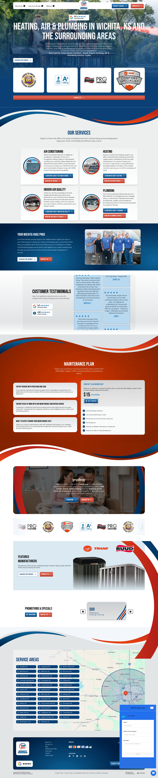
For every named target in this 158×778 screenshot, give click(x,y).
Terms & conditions (96, 773)
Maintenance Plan (51, 749)
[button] (20, 6)
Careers (47, 753)
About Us (48, 742)
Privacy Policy (68, 773)
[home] (84, 5)
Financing (48, 751)
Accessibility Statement (81, 773)
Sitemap (105, 773)
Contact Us (48, 744)
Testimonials (49, 755)
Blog (46, 746)
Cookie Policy (59, 773)
